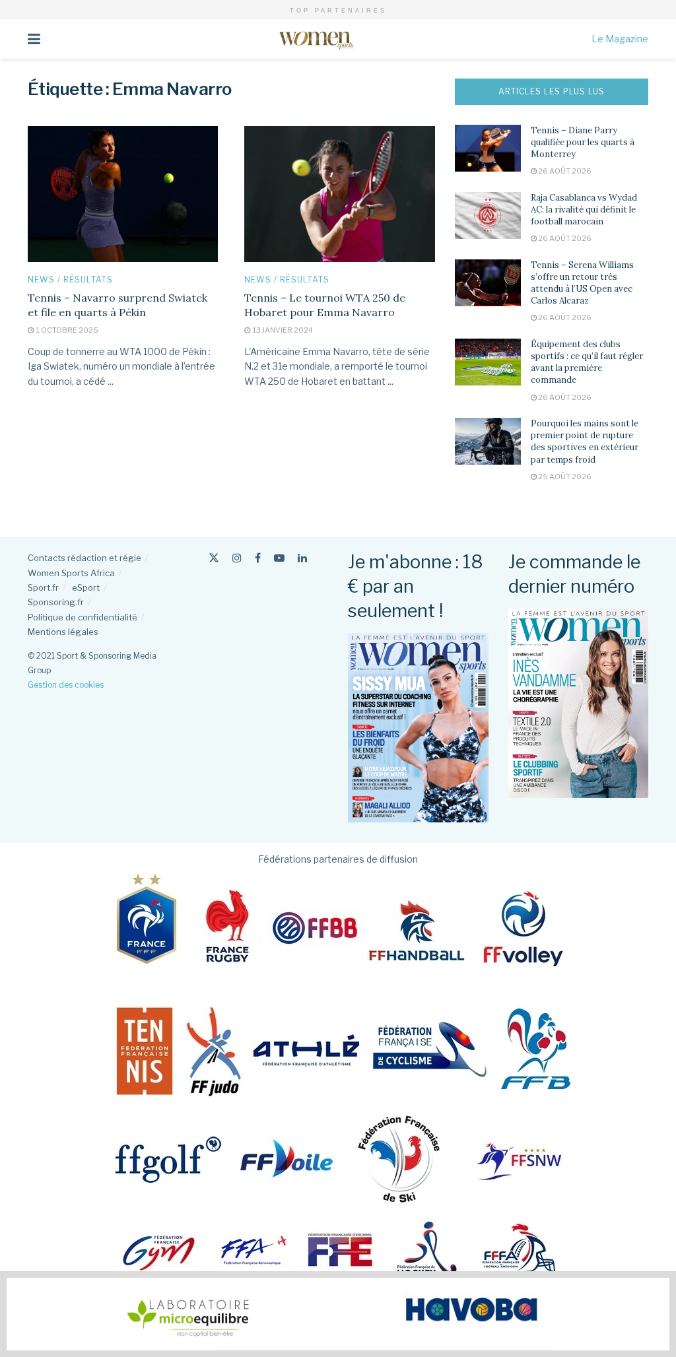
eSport (86, 587)
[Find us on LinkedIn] (302, 558)
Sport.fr (43, 587)
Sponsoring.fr (56, 602)
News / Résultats (70, 280)
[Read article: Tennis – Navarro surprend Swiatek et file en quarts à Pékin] (123, 194)
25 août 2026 (564, 476)
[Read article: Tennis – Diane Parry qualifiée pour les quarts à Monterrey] (488, 148)
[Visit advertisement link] (338, 1314)
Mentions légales (63, 631)
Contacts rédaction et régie (84, 557)
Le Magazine (620, 38)
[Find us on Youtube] (279, 558)
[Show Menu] (34, 39)
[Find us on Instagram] (237, 558)
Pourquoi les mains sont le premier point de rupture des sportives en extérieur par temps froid (584, 441)
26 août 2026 (564, 171)
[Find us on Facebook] (258, 558)
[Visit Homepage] (315, 39)
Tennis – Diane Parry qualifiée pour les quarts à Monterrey (582, 142)
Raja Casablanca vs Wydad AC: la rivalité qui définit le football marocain (584, 209)
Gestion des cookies (66, 685)
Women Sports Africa (71, 573)
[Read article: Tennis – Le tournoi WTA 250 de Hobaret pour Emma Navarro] (339, 194)
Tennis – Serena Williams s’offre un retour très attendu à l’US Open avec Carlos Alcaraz (582, 283)
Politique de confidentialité (82, 617)
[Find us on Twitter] (214, 558)
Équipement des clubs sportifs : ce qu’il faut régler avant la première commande (587, 362)
